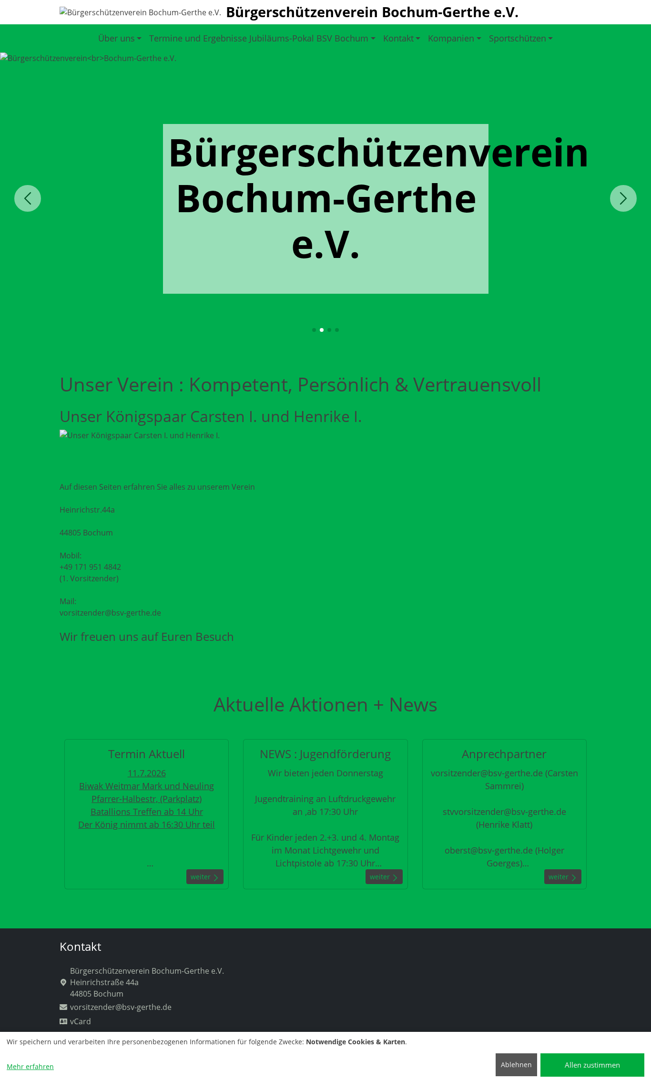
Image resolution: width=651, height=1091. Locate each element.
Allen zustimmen (592, 1065)
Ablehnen (516, 1064)
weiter (202, 876)
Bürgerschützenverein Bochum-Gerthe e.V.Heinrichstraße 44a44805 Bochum (147, 982)
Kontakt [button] (398, 38)
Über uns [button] (116, 38)
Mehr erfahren (30, 1066)
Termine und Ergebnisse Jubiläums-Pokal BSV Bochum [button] (258, 38)
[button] (314, 330)
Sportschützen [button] (517, 38)
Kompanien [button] (451, 38)
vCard (80, 1021)
